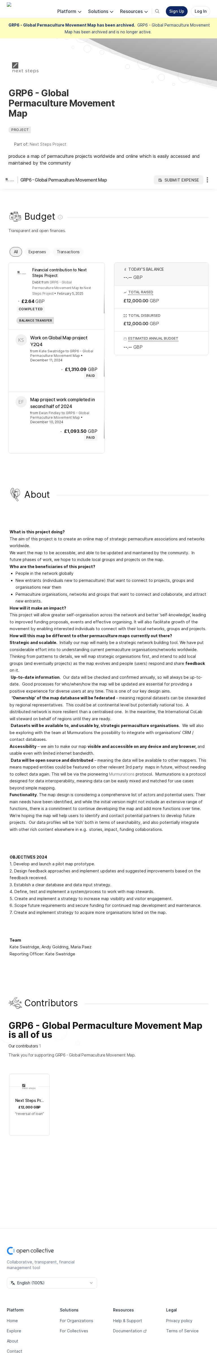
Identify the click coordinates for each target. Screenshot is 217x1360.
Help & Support (127, 1320)
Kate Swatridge (52, 351)
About (12, 1341)
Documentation (127, 1330)
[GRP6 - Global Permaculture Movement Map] (11, 179)
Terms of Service (182, 1330)
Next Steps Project (48, 144)
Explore (14, 1330)
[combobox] (52, 1283)
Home (12, 1320)
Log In (201, 11)
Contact (14, 1351)
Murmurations (121, 774)
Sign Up (176, 11)
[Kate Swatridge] (21, 340)
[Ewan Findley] (21, 401)
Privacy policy (179, 1320)
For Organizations (76, 1320)
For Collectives (74, 1330)
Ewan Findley (50, 413)
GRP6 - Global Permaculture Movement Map (63, 180)
